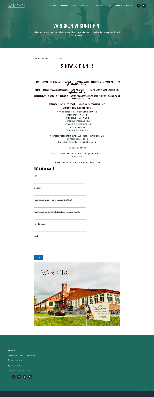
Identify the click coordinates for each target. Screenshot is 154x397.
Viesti (36, 236)
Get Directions (18, 360)
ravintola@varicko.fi (20, 370)
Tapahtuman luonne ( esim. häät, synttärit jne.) (53, 200)
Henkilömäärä (39, 224)
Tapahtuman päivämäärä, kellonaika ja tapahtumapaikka (57, 212)
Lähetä (38, 257)
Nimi (36, 176)
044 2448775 (17, 365)
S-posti (37, 188)
